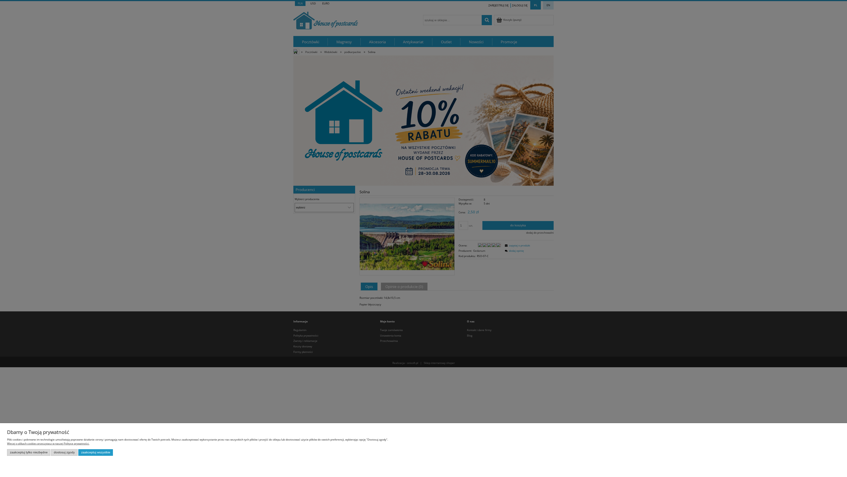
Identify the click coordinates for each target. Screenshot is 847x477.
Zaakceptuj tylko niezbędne (29, 452)
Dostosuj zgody (64, 452)
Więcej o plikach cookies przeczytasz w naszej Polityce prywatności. (48, 443)
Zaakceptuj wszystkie (95, 452)
